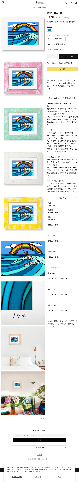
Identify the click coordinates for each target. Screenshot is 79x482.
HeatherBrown (39, 3)
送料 (48, 22)
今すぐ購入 (62, 69)
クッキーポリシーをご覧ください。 (32, 471)
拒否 (60, 477)
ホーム (34, 7)
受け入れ (38, 477)
